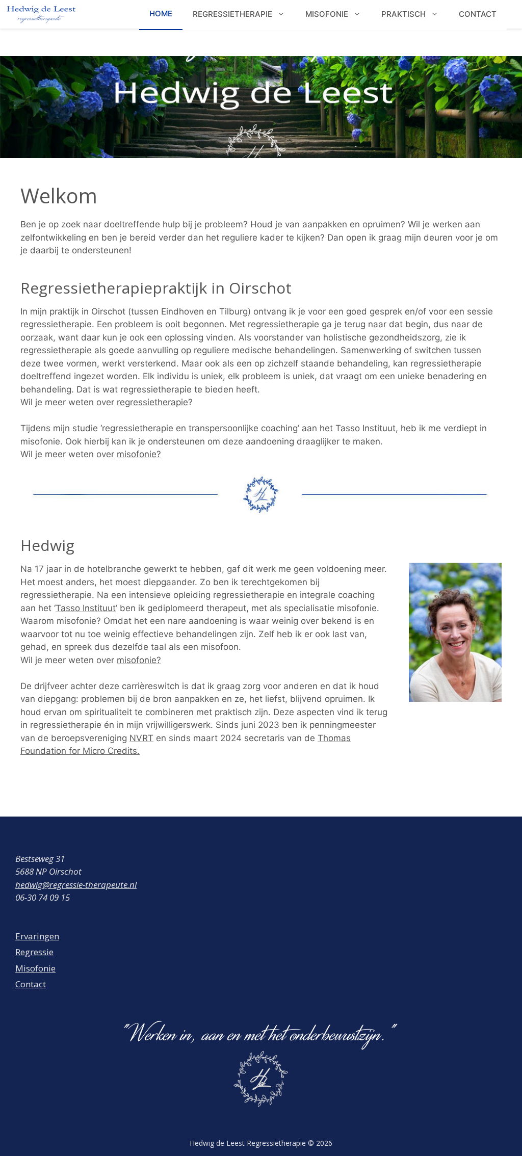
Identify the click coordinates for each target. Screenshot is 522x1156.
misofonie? (139, 454)
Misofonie (35, 968)
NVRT (141, 738)
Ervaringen (37, 936)
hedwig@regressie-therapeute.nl (76, 884)
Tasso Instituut (86, 608)
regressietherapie (152, 402)
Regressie (34, 952)
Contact (30, 984)
